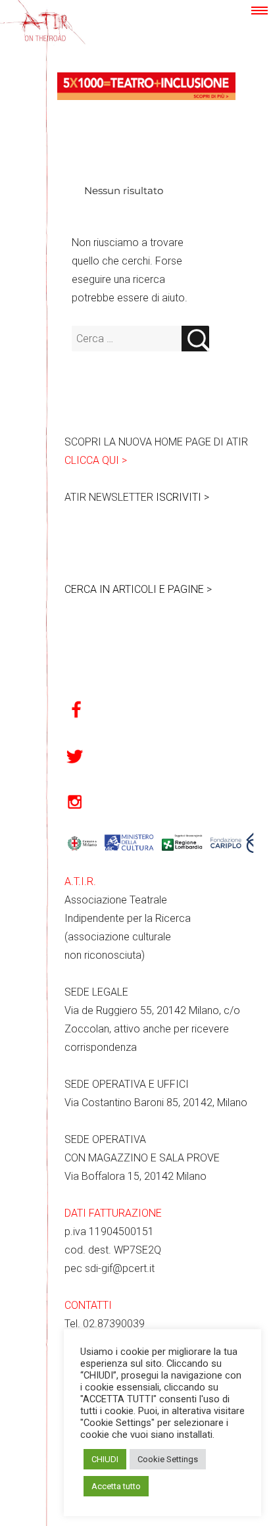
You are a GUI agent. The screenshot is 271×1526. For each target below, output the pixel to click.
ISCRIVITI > (182, 497)
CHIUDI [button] (104, 1459)
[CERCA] (195, 338)
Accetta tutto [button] (116, 1486)
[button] (259, 10)
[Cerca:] (127, 338)
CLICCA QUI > (95, 460)
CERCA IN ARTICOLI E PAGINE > (138, 589)
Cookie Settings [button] (167, 1459)
